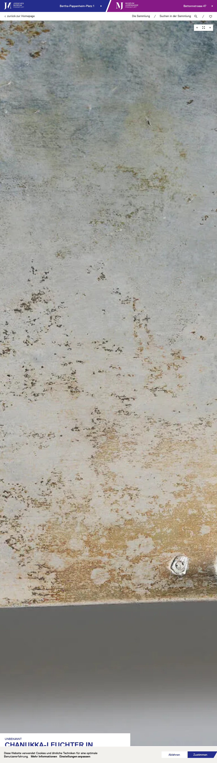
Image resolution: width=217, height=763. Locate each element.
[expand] (203, 27)
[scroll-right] (210, 27)
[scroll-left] (197, 27)
